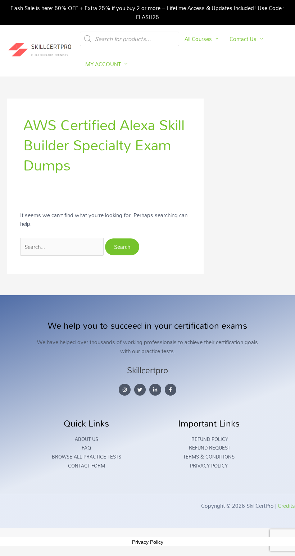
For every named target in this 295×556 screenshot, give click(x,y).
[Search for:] (62, 246)
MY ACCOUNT (103, 64)
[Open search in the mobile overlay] (129, 39)
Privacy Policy (147, 542)
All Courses (198, 38)
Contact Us (243, 38)
